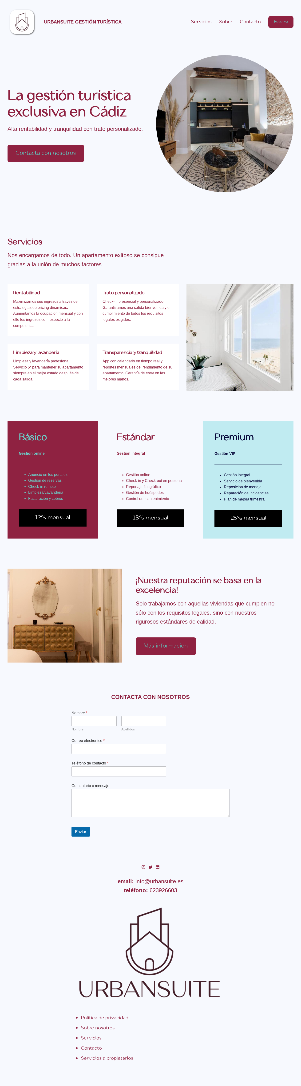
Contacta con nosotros (46, 153)
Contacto (91, 1048)
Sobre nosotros (98, 1028)
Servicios (91, 1038)
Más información (166, 646)
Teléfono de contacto (89, 763)
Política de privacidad (104, 1018)
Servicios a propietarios (107, 1058)
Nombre (77, 729)
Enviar (80, 832)
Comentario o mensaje (90, 786)
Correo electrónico (88, 741)
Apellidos (128, 729)
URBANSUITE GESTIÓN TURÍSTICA (82, 21)
